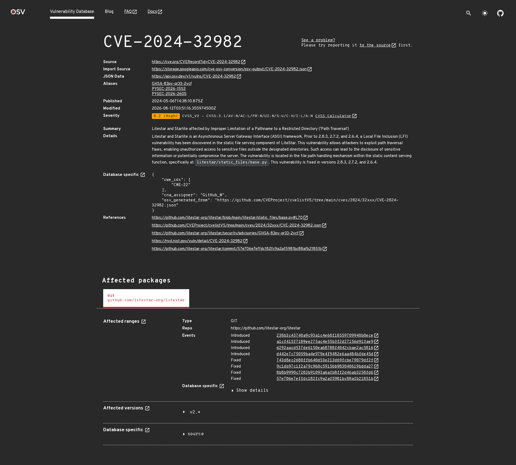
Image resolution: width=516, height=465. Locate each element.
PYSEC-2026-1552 (169, 89)
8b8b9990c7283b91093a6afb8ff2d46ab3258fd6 (325, 372)
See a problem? (318, 40)
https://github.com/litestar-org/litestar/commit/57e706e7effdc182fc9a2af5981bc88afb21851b (237, 249)
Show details (252, 390)
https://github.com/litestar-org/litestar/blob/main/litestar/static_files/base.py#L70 (227, 217)
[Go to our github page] (500, 13)
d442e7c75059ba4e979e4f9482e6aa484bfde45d (325, 354)
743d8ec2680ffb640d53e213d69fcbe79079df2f (325, 360)
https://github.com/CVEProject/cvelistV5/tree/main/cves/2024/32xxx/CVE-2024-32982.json (236, 225)
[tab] (146, 298)
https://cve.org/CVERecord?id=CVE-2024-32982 (196, 62)
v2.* (195, 412)
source (196, 434)
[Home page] (18, 13)
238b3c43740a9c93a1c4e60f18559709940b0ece (325, 335)
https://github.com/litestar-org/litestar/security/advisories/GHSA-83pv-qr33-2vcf (225, 233)
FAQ (128, 11)
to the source (375, 45)
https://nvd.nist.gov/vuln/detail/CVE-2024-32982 (197, 241)
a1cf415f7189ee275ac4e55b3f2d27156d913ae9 (325, 341)
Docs (152, 11)
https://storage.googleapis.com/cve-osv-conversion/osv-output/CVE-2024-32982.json (229, 69)
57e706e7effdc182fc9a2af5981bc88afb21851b (325, 379)
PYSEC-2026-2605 (169, 94)
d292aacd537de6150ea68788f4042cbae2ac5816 (325, 348)
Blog (109, 11)
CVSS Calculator (333, 116)
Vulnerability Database (72, 11)
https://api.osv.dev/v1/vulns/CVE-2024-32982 (194, 76)
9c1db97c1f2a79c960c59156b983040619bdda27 (325, 366)
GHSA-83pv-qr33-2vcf (172, 83)
